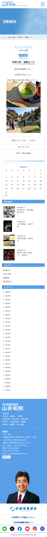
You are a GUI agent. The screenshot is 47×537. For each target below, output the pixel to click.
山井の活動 (7, 274)
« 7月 (5, 195)
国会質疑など (8, 281)
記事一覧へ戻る (23, 147)
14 (29, 181)
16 (41, 181)
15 (35, 181)
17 (6, 184)
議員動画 (6, 277)
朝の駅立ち (7, 270)
